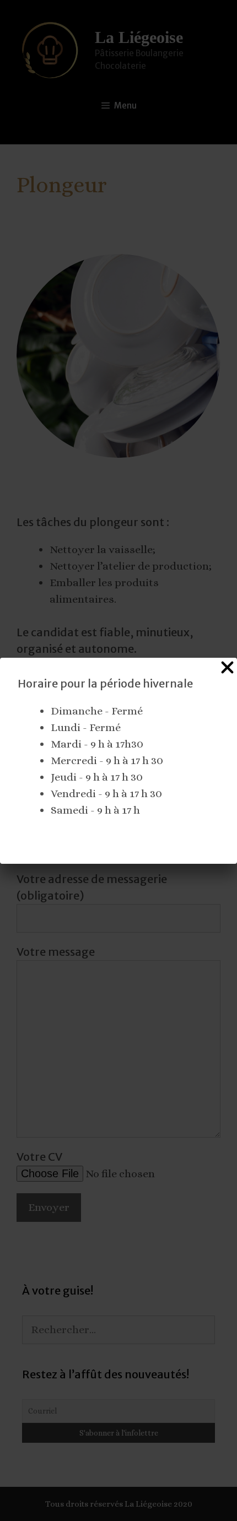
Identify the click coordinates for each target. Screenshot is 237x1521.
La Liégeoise (139, 37)
